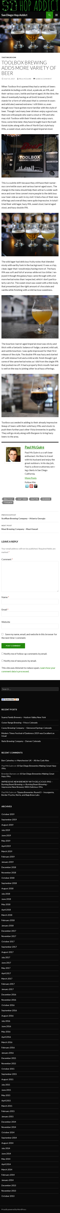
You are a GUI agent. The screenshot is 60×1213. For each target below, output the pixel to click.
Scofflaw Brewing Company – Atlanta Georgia (23, 517)
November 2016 (8, 1000)
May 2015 (5, 1095)
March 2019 (6, 851)
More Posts (31, 478)
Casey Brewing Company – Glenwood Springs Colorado (26, 728)
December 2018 (8, 867)
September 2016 (9, 1010)
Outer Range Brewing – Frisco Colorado (19, 722)
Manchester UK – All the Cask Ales (33, 760)
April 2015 (6, 1100)
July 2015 (5, 1084)
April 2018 (6, 909)
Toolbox (8, 502)
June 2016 (6, 1026)
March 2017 (6, 978)
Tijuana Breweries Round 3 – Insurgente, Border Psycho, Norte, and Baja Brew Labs (27, 793)
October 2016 (7, 1005)
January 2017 (7, 989)
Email (4, 609)
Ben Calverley (7, 760)
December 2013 (8, 1185)
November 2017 (8, 936)
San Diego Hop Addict (14, 15)
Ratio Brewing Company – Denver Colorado (21, 741)
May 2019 (5, 840)
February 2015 (8, 1111)
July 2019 (5, 830)
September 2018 (9, 883)
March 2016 (6, 1042)
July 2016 (5, 1021)
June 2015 (6, 1090)
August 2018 (7, 888)
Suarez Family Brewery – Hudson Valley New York (23, 717)
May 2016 (5, 1031)
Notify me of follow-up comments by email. (25, 653)
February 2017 (8, 984)
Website (5, 621)
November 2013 (8, 1190)
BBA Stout (8, 499)
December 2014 (8, 1121)
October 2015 (7, 1068)
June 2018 (6, 899)
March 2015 (6, 1106)
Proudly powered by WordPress (13, 1209)
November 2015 (8, 1063)
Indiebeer (46, 499)
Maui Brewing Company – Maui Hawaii (19, 527)
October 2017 (7, 941)
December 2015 (8, 1058)
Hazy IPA (34, 499)
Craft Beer (22, 499)
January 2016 (7, 1053)
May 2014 (5, 1159)
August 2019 (7, 825)
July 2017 (5, 957)
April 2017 (6, 973)
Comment (7, 559)
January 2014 (7, 1180)
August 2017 (7, 952)
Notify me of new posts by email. (20, 660)
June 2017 (6, 962)
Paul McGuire (25, 79)
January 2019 (7, 862)
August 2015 (7, 1079)
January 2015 (7, 1116)
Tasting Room (8, 57)
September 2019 (9, 819)
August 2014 (7, 1143)
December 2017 (8, 931)
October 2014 (7, 1132)
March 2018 (6, 915)
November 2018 (8, 872)
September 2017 (9, 947)
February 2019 (8, 856)
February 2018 (8, 920)
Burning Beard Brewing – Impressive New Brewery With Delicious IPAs (24, 785)
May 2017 (5, 968)
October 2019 (7, 814)
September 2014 (9, 1137)
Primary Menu (56, 15)
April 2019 (6, 846)
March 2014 (6, 1169)
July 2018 (5, 893)
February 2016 (8, 1047)
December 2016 (8, 994)
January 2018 (7, 925)
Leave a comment (44, 79)
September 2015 (9, 1074)
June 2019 (6, 835)
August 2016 (7, 1015)
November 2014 (8, 1127)
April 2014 (6, 1164)
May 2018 (5, 904)
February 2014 (8, 1175)
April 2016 (6, 1037)
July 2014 (5, 1148)
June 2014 (6, 1153)
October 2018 (7, 878)
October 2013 (7, 1196)
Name (5, 597)
